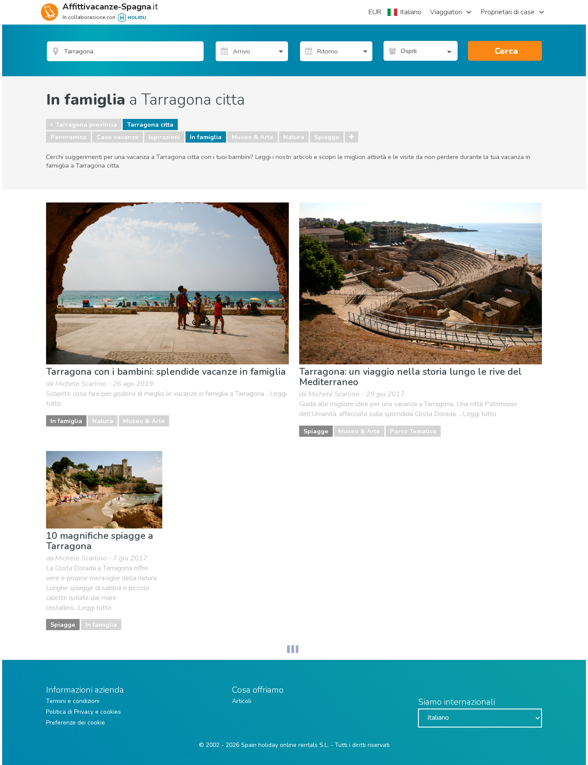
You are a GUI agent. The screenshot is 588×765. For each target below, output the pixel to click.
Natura (293, 137)
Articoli (241, 701)
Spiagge (326, 137)
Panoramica (68, 137)
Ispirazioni (164, 137)
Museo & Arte (252, 137)
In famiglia (206, 137)
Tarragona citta (150, 124)
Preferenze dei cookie (75, 722)
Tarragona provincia (86, 124)
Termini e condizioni (72, 701)
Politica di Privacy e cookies (83, 712)
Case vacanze (117, 137)
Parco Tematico (413, 431)
